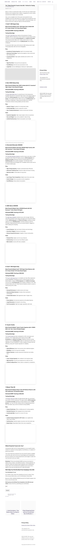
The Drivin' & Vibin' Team (10, 6)
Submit (7, 490)
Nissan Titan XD (10, 398)
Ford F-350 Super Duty (12, 278)
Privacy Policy (43, 74)
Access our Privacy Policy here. (28, 525)
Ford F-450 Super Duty (12, 35)
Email (6, 486)
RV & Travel (7, 496)
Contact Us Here (43, 86)
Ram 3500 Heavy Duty (12, 94)
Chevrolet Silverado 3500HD (13, 156)
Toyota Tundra (10, 336)
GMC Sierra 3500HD (11, 217)
